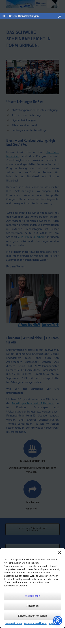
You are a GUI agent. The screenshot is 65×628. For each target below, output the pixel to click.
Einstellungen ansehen (32, 615)
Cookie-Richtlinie (13, 623)
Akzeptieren (32, 595)
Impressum (54, 623)
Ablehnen (33, 605)
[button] (59, 552)
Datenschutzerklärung (35, 623)
